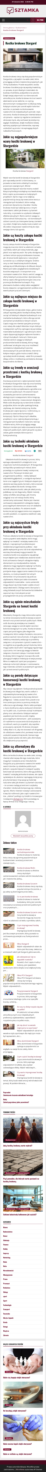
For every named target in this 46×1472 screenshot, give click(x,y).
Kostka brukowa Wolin (26, 868)
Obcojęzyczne (8, 1275)
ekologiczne (18, 799)
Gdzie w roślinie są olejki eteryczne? (17, 1454)
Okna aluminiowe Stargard (28, 1041)
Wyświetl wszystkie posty (23, 836)
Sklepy (5, 1292)
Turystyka (6, 1313)
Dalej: (16, 1100)
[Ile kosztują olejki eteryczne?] (23, 1395)
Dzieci (5, 1236)
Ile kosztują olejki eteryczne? (14, 1410)
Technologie (7, 1305)
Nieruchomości (8, 1270)
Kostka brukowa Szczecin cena (29, 912)
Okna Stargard (23, 944)
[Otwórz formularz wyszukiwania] (27, 20)
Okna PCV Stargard (24, 975)
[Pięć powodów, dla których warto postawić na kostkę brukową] (23, 1163)
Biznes (5, 1227)
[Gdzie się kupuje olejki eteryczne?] (23, 1361)
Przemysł (6, 1283)
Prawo (5, 1279)
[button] (3, 20)
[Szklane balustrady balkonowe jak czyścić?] (23, 1198)
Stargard (29, 171)
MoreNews (20, 1469)
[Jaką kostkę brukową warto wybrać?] (23, 1129)
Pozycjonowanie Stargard (27, 991)
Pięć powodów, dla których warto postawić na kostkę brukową (21, 1180)
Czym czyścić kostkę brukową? (29, 1057)
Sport (5, 1300)
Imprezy (6, 1253)
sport (5, 1296)
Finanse (5, 1244)
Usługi (5, 1326)
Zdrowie (6, 1335)
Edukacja (6, 1240)
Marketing (6, 1257)
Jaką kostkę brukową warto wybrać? (17, 1145)
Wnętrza (6, 1331)
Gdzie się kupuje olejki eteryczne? (16, 1377)
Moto (5, 1266)
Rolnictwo (6, 1287)
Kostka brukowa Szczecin (27, 884)
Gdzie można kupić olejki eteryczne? (17, 1443)
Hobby (5, 1249)
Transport (6, 1309)
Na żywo (40, 20)
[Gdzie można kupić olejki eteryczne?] (23, 1428)
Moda (5, 1262)
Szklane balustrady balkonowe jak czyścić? (20, 1214)
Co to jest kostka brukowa (27, 896)
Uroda (5, 1322)
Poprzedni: (18, 1093)
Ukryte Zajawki (24, 1173)
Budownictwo (9, 38)
